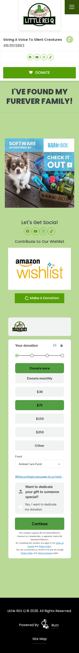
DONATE (42, 72)
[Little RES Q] (40, 14)
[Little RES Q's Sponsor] (39, 173)
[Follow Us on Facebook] (30, 57)
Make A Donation (44, 298)
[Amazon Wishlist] (39, 268)
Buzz (55, 625)
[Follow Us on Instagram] (43, 57)
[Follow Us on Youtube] (37, 57)
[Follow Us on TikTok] (50, 57)
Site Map (39, 638)
